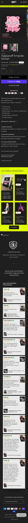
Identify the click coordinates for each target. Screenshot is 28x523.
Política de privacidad (9, 517)
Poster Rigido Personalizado (6, 193)
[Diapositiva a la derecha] (17, 263)
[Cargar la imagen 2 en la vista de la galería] (14, 47)
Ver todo (14, 227)
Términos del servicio (20, 517)
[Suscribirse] (22, 501)
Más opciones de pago (14, 85)
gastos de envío (14, 64)
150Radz (10, 514)
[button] (14, 151)
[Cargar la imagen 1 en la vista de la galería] (5, 47)
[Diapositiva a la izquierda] (10, 263)
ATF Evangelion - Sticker (20, 189)
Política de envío (14, 519)
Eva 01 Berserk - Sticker (20, 217)
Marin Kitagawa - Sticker (7, 217)
